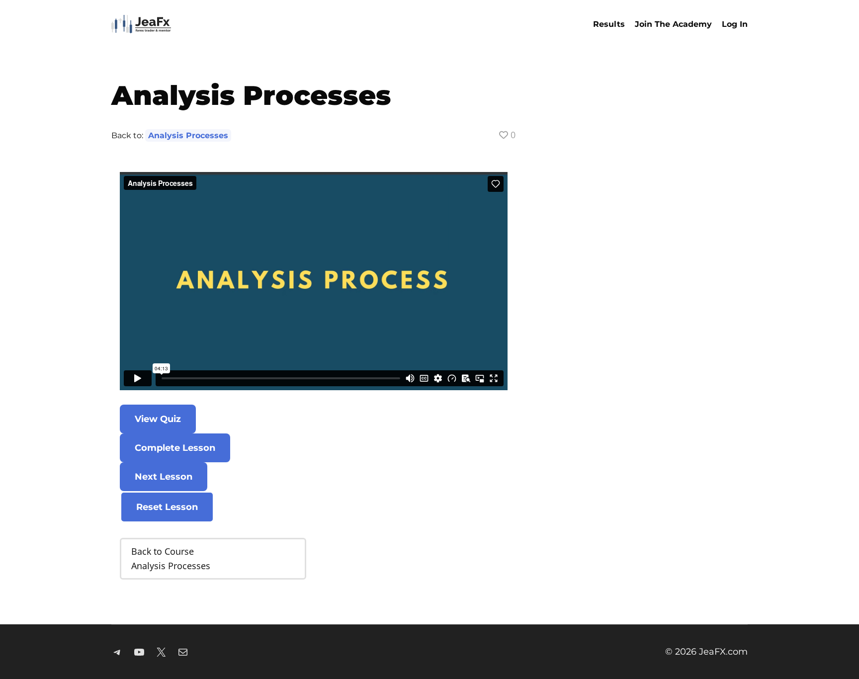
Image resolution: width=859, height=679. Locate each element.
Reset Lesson (167, 507)
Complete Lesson (175, 447)
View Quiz (158, 419)
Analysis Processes (188, 135)
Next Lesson (163, 476)
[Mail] (183, 652)
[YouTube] (139, 652)
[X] (161, 652)
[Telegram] (117, 652)
